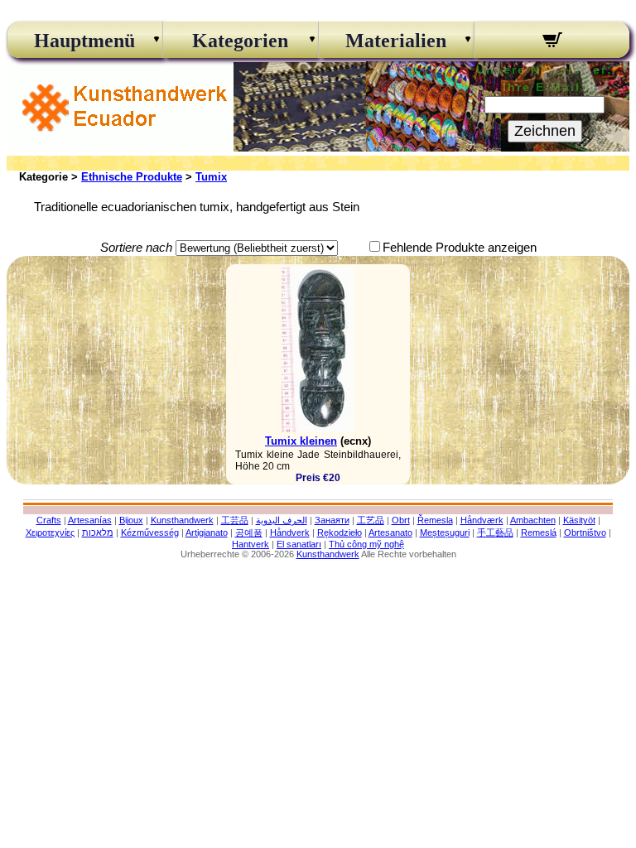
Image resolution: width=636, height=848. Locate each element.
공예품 (249, 532)
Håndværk (482, 520)
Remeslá (538, 532)
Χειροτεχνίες (50, 532)
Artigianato (207, 532)
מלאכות (97, 532)
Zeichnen (545, 131)
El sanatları (299, 544)
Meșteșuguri (445, 532)
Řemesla (435, 520)
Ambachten (533, 520)
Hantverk (250, 544)
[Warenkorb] (552, 42)
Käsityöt (579, 520)
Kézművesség (150, 532)
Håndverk (290, 532)
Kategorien (240, 40)
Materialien (395, 40)
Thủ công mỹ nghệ (366, 544)
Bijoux (131, 520)
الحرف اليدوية (281, 520)
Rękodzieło (339, 532)
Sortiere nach (136, 247)
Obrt (401, 520)
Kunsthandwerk (182, 520)
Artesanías (90, 520)
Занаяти (332, 520)
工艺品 (370, 520)
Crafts (48, 520)
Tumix (211, 177)
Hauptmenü (84, 40)
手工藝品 (495, 532)
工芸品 (234, 520)
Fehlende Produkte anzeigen (460, 247)
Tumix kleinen (301, 441)
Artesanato (390, 532)
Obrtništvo (585, 532)
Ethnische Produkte (131, 177)
